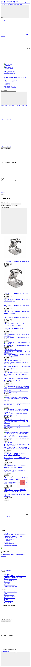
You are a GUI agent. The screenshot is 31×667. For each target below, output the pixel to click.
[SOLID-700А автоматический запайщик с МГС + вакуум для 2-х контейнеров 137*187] (17, 433)
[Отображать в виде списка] (14, 227)
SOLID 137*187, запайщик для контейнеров (16, 305)
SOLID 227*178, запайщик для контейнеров (16, 317)
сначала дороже (5, 205)
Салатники (7, 83)
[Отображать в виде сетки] (14, 214)
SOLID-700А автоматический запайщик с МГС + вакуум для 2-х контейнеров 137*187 (16, 437)
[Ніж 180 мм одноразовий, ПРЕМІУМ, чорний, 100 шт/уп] (17, 490)
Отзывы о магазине (9, 598)
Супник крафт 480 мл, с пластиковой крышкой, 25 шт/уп (14, 470)
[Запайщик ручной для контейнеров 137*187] (17, 335)
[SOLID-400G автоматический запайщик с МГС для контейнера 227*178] (17, 388)
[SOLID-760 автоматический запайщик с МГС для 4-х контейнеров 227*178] (17, 421)
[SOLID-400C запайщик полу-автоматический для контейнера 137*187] (17, 351)
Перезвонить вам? (5, 148)
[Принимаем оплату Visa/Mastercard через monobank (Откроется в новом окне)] (15, 556)
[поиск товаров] (14, 98)
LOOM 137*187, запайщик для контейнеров (16, 261)
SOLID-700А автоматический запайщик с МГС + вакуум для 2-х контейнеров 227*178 (16, 448)
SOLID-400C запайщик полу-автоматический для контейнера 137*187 (17, 355)
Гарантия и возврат (19, 3)
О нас (2, 3)
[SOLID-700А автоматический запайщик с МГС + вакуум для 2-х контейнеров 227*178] (17, 444)
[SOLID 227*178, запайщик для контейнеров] (17, 312)
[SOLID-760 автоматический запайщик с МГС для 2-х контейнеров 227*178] (17, 411)
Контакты (9, 4)
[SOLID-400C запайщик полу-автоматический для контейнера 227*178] (17, 362)
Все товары (7, 75)
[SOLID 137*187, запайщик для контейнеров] (17, 300)
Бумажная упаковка (9, 86)
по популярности (5, 203)
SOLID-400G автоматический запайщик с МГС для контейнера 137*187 (16, 379)
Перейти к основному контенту (10, 1)
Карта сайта (7, 602)
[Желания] (15, 155)
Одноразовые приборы (10, 87)
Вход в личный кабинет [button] (10, 592)
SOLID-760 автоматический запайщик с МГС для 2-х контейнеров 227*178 (17, 414)
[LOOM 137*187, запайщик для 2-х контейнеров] (17, 324)
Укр (5, 20)
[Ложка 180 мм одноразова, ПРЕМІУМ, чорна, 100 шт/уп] (17, 454)
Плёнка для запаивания (10, 80)
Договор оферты (17, 4)
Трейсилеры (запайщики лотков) (13, 78)
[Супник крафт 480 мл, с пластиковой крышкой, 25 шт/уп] (17, 466)
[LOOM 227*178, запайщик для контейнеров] (17, 278)
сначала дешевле (15, 203)
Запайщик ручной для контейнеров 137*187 (16, 337)
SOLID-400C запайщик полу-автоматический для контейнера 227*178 (17, 367)
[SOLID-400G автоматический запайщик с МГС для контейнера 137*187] (17, 374)
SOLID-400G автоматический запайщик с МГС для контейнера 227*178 (16, 391)
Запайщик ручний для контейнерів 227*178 (16, 345)
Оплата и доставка (9, 3)
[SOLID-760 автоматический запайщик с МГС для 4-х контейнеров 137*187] (17, 398)
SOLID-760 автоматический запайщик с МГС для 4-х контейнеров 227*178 (17, 426)
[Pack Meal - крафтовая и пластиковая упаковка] (9, 550)
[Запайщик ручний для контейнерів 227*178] (17, 342)
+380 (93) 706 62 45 (6, 119)
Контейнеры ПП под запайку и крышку (15, 77)
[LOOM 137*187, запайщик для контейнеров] (17, 247)
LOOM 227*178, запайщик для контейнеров (16, 293)
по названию (14, 205)
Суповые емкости (9, 81)
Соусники (7, 84)
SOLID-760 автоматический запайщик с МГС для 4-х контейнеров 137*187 (17, 403)
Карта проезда (5, 651)
